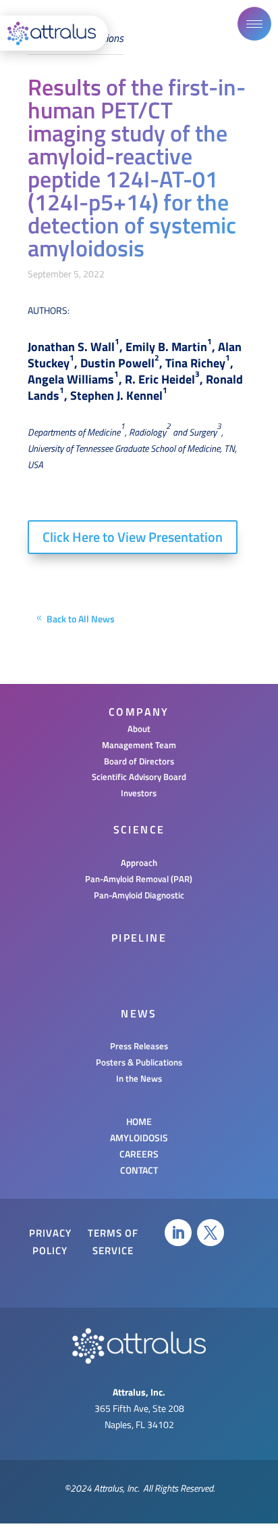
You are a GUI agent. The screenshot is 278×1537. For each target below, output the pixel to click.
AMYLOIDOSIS (139, 1137)
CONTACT (139, 1170)
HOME (139, 1121)
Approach (139, 862)
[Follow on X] (210, 1232)
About (139, 728)
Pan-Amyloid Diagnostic (139, 895)
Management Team (139, 745)
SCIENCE (139, 829)
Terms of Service (113, 1241)
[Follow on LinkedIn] (178, 1232)
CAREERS (139, 1154)
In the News (139, 1078)
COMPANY (139, 712)
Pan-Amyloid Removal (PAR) (138, 879)
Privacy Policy (50, 1241)
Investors (139, 793)
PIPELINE (139, 938)
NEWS (139, 1013)
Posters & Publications (139, 1062)
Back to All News (81, 619)
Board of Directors (139, 761)
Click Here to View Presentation (133, 536)
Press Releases (139, 1046)
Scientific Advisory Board (139, 776)
